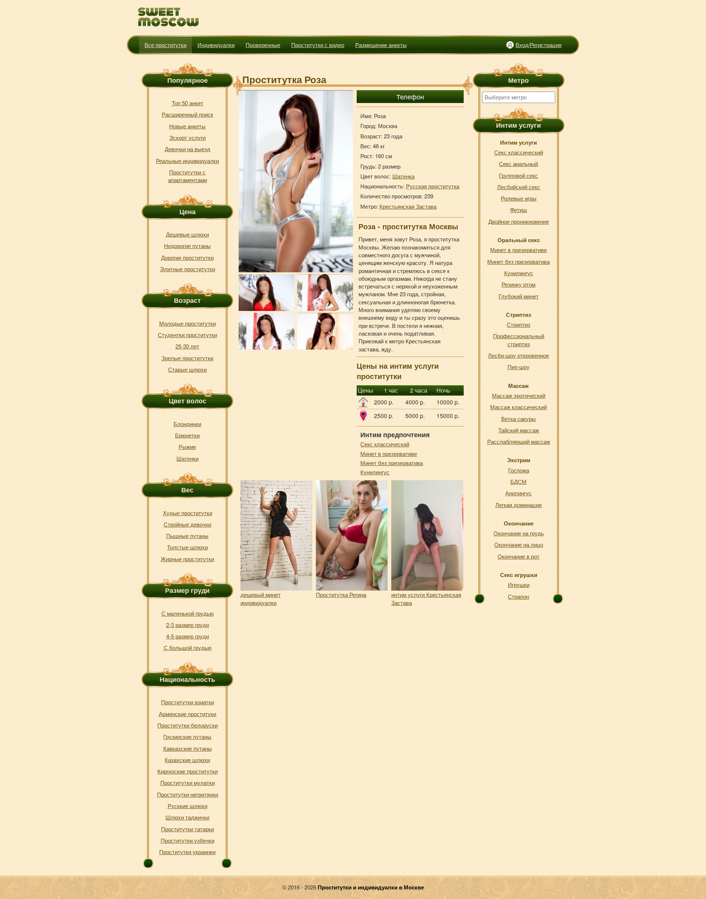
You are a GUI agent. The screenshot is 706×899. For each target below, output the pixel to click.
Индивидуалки (216, 45)
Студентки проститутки (187, 335)
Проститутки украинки (187, 852)
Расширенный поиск (187, 114)
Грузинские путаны (187, 736)
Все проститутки (165, 45)
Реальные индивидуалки (187, 160)
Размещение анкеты (381, 45)
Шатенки (187, 458)
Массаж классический (518, 407)
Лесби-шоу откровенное (518, 355)
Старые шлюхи (187, 369)
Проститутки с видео (317, 45)
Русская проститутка (432, 186)
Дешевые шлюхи (187, 234)
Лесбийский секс (518, 187)
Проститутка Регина (341, 594)
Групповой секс (518, 175)
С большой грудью (187, 647)
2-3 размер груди (187, 625)
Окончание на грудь (518, 533)
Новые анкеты (187, 126)
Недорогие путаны (187, 245)
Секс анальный (518, 163)
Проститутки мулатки (187, 782)
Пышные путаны (187, 535)
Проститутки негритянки (187, 794)
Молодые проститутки (187, 323)
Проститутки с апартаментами (187, 176)
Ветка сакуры (518, 418)
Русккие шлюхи (187, 806)
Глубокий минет (519, 296)
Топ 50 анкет (187, 103)
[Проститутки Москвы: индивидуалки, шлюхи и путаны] (168, 17)
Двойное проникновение (518, 221)
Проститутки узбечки (187, 840)
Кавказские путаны (187, 748)
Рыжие (187, 446)
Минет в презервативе (388, 453)
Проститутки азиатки (187, 702)
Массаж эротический (518, 395)
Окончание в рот (518, 556)
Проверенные (263, 45)
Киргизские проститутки (187, 771)
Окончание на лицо (518, 544)
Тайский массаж (518, 430)
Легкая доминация (518, 505)
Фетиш (518, 209)
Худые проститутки (187, 513)
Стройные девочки (187, 524)
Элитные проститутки (187, 269)
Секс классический (384, 444)
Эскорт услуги (187, 137)
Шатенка (403, 176)
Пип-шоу (518, 367)
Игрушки (519, 584)
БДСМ (518, 481)
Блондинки (187, 424)
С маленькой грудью (187, 613)
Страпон (518, 596)
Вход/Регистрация (538, 45)
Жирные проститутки (187, 559)
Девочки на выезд (187, 149)
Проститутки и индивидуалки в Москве (371, 887)
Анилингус (518, 493)
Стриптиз (518, 324)
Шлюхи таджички (187, 817)
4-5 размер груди (187, 636)
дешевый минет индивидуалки (260, 598)
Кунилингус (374, 472)
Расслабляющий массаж (518, 441)
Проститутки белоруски (187, 725)
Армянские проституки (187, 714)
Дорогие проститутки (187, 257)
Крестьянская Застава (407, 206)
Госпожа (518, 470)
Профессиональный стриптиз (518, 339)
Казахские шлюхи (187, 760)
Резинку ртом (518, 284)
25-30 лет (187, 346)
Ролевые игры (518, 198)
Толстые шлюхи (187, 547)
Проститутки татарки (187, 829)
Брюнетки (187, 435)
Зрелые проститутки (187, 358)
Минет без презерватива (391, 463)
